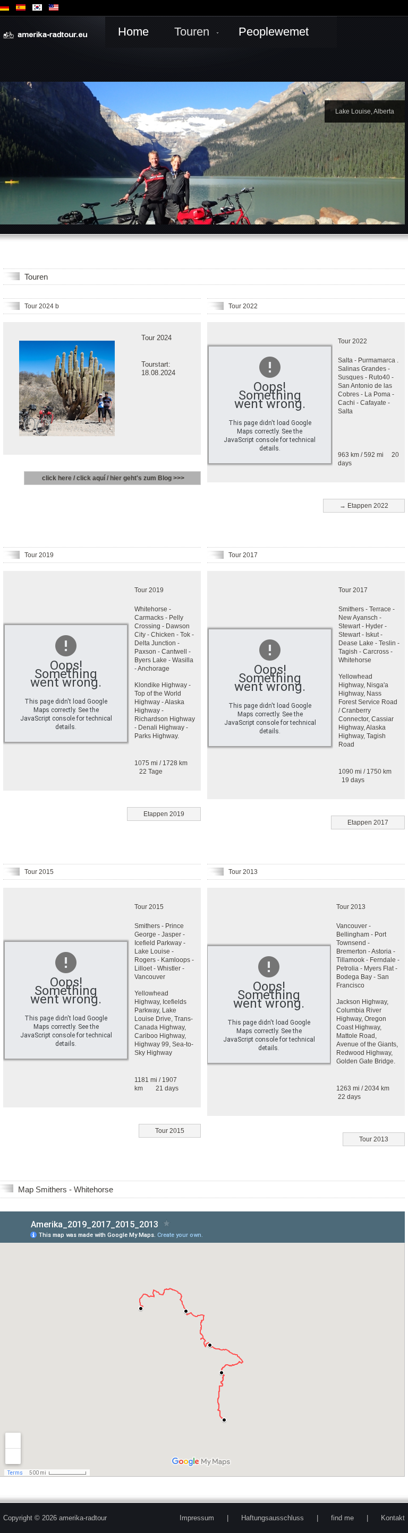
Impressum (197, 1518)
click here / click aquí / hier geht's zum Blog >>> (112, 478)
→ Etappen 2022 (363, 505)
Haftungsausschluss (272, 1518)
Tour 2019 (39, 555)
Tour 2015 (39, 872)
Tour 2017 (243, 555)
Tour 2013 (243, 872)
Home (133, 31)
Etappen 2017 (367, 822)
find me (342, 1518)
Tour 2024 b (41, 306)
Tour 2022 (243, 306)
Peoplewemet (274, 31)
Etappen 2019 (163, 814)
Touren (191, 31)
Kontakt (393, 1518)
